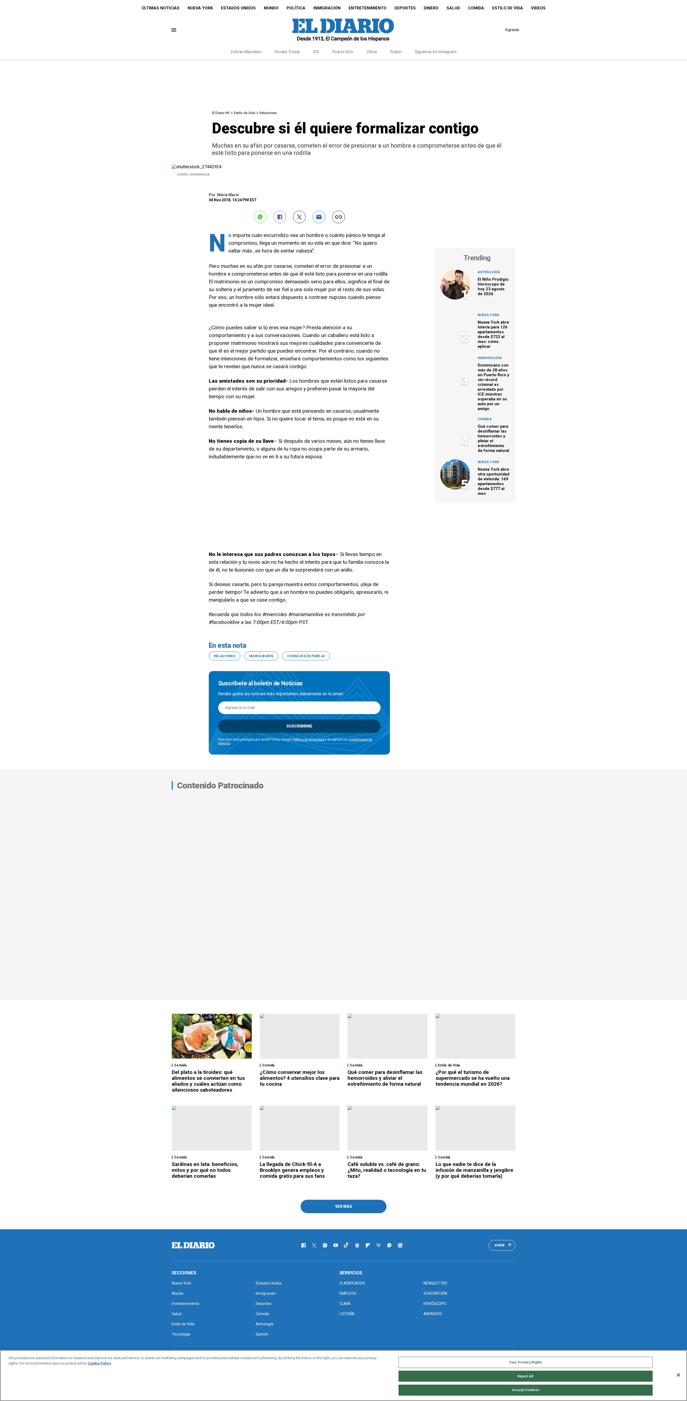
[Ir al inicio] (193, 1245)
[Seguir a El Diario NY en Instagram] (325, 1245)
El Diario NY (221, 113)
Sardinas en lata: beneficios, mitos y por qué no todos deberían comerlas (205, 1170)
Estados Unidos (238, 8)
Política (296, 8)
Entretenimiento (367, 8)
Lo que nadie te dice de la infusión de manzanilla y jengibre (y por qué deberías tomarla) (474, 1170)
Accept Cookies (525, 1390)
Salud (453, 8)
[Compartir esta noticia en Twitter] (299, 217)
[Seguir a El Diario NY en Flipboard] (368, 1245)
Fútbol (396, 52)
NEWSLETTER (435, 1283)
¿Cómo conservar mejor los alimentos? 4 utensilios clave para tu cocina (299, 1078)
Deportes (405, 8)
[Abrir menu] (174, 30)
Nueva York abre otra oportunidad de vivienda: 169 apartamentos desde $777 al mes (493, 481)
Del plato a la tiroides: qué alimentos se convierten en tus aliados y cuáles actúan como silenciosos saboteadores (208, 1081)
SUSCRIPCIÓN (435, 1293)
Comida (476, 8)
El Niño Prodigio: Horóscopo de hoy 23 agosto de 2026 (493, 286)
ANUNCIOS (432, 1314)
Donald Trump (287, 52)
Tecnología (181, 1334)
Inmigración (327, 8)
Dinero (431, 8)
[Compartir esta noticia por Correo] (319, 217)
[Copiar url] (338, 217)
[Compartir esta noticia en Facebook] (279, 217)
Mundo (271, 8)
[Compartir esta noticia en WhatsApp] (260, 217)
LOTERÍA (347, 1314)
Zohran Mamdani (246, 52)
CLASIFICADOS (352, 1283)
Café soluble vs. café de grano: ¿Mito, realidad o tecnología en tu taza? (387, 1170)
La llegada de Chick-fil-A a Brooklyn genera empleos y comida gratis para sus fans (292, 1170)
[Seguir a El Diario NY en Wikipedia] (378, 1245)
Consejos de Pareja (306, 656)
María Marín (261, 656)
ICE (316, 52)
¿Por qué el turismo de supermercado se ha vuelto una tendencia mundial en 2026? (473, 1078)
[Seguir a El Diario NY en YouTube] (335, 1245)
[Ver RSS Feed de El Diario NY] (400, 1245)
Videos (538, 8)
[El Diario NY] (343, 30)
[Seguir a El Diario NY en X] (314, 1245)
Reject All (525, 1376)
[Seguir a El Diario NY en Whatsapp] (389, 1245)
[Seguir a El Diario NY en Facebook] (303, 1245)
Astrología (489, 272)
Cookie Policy (99, 1363)
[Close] (678, 1375)
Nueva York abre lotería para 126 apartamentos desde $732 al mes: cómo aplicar (493, 334)
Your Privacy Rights (525, 1362)
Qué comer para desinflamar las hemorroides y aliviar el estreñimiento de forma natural (385, 1078)
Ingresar (512, 30)
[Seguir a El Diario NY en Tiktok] (346, 1245)
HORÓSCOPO (434, 1303)
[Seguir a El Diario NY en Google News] (357, 1245)
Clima (372, 52)
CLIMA (344, 1303)
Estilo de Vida (507, 8)
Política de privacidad (308, 739)
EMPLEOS (347, 1293)
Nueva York (200, 8)
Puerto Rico (342, 52)
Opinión (262, 1334)
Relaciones (268, 113)
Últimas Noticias (161, 8)
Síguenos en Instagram (435, 52)
